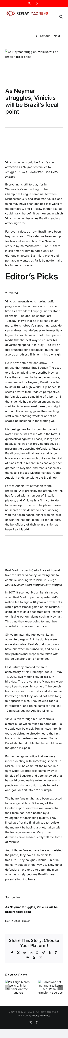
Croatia (37, 439)
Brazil (43, 218)
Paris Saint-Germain (48, 260)
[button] (7, 987)
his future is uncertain (19, 265)
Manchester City (16, 199)
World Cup (40, 387)
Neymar (10, 236)
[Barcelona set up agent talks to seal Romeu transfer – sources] (50, 982)
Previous (44, 36)
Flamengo (41, 658)
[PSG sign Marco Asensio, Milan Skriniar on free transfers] (17, 982)
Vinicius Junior (15, 218)
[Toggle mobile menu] (61, 13)
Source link (12, 897)
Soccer (26, 920)
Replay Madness (41, 1015)
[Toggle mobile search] (61, 16)
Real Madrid (42, 199)
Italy (59, 330)
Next (57, 36)
